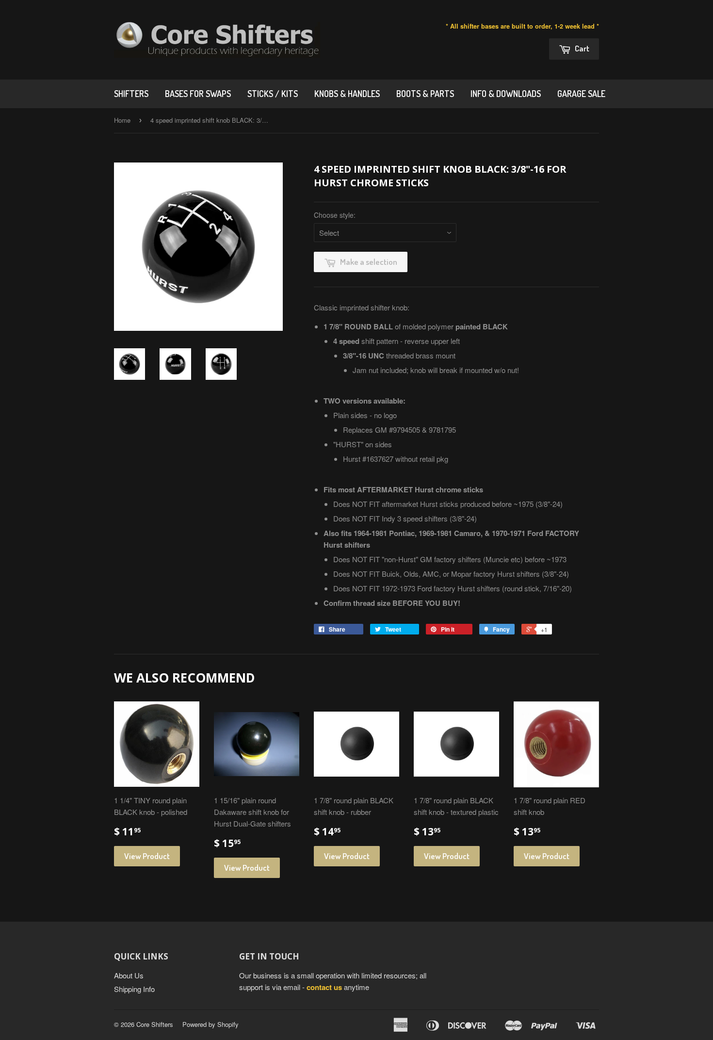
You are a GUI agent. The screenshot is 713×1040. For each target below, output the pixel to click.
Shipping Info (134, 989)
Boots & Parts (425, 93)
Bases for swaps (198, 93)
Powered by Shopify (210, 1024)
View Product (147, 856)
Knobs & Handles (347, 93)
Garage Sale (581, 93)
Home (122, 120)
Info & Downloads (505, 93)
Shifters (131, 93)
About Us (129, 975)
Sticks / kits (272, 93)
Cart (581, 48)
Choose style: (335, 215)
